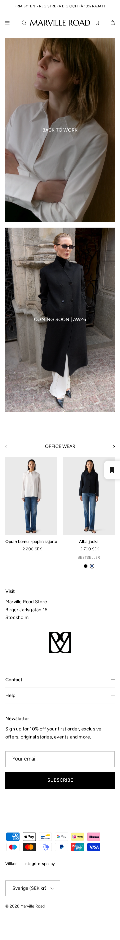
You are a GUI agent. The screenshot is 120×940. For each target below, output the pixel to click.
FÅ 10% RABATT (92, 6)
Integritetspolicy (39, 863)
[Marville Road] (60, 22)
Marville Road (32, 906)
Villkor (11, 863)
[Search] (25, 22)
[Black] (85, 566)
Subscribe (60, 780)
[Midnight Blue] (92, 566)
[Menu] (7, 22)
